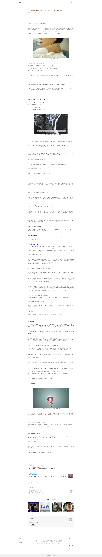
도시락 (47, 541)
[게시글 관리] (32, 483)
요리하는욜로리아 (47, 543)
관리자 (54, 555)
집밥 (42, 543)
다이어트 (59, 543)
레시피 (65, 540)
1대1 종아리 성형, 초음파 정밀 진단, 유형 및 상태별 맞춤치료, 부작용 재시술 (42, 468)
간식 (37, 541)
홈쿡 (40, 540)
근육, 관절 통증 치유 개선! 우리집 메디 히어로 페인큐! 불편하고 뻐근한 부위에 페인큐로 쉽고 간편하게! (47, 476)
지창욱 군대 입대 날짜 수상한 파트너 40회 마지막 (35, 492)
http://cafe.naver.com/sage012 (35, 465)
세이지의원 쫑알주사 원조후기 (35, 467)
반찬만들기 (60, 540)
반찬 (51, 540)
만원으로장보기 (54, 543)
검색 (82, 541)
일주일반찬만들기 (42, 541)
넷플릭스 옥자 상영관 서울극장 (33, 491)
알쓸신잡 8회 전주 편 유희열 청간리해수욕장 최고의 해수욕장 (37, 489)
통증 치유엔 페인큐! (33, 474)
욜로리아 (21, 2)
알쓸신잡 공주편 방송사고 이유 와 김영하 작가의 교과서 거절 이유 (37, 493)
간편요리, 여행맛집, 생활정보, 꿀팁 (35, 522)
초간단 (56, 541)
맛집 (48, 540)
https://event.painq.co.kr (33, 473)
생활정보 (30, 487)
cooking (44, 540)
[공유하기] (31, 483)
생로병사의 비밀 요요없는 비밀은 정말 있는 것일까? (35, 490)
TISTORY (51, 555)
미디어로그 (76, 2)
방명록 (81, 2)
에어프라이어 (55, 540)
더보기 (36, 545)
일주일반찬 (51, 541)
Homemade (38, 543)
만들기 (37, 540)
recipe (64, 541)
